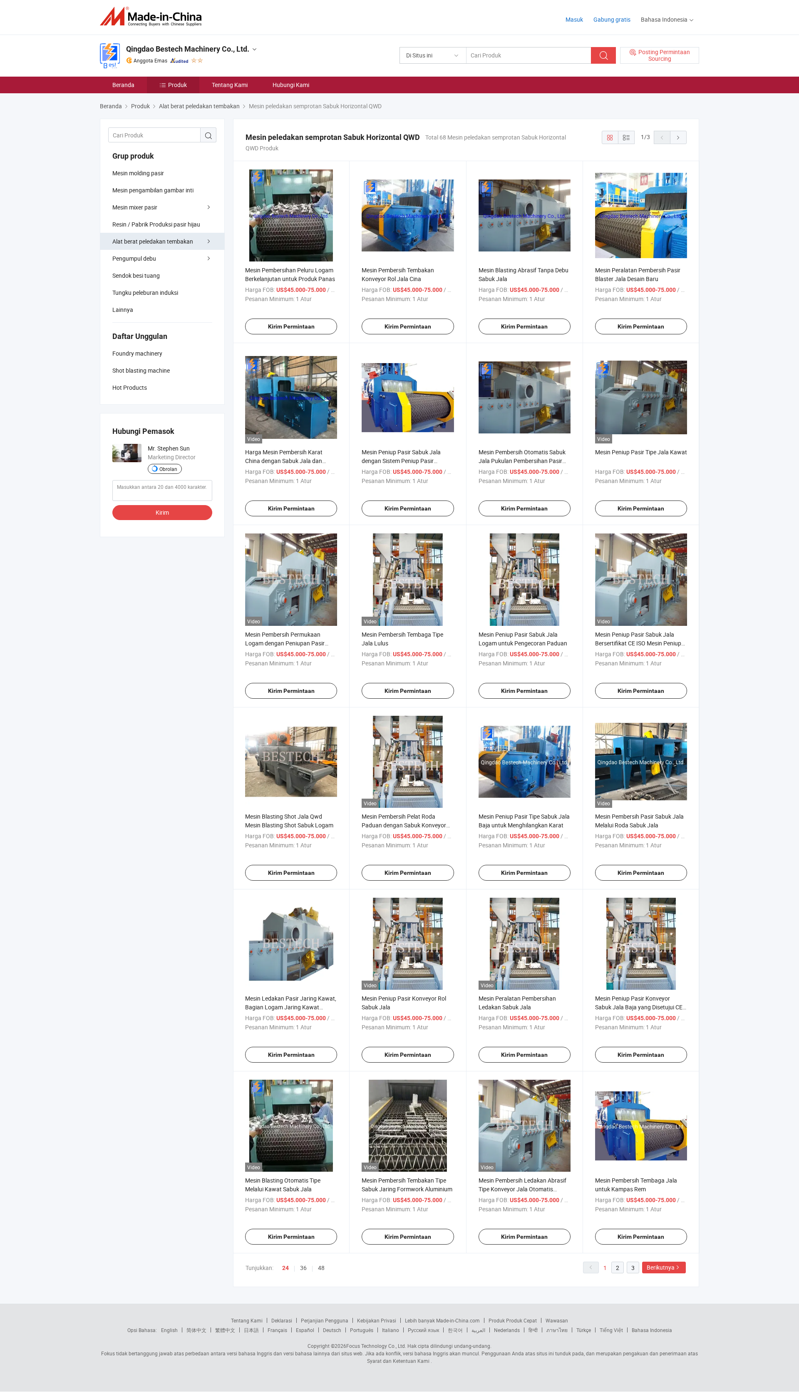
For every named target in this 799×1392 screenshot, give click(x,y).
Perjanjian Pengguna (324, 1320)
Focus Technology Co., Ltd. (376, 1345)
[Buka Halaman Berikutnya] (678, 137)
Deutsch (332, 1330)
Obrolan (168, 469)
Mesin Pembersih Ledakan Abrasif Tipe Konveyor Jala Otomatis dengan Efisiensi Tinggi (522, 1189)
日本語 (251, 1330)
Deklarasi (281, 1320)
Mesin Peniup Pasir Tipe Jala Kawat (641, 452)
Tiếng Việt (611, 1330)
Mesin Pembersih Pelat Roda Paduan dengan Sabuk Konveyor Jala (404, 825)
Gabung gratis (611, 19)
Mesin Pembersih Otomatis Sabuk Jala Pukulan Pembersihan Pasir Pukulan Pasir (522, 460)
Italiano (390, 1330)
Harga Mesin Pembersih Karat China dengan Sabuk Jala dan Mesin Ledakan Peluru (284, 460)
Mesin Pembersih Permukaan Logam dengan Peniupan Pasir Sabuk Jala (285, 643)
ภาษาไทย (557, 1330)
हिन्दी (533, 1330)
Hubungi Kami (291, 85)
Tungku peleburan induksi (145, 292)
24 (285, 1268)
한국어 (455, 1330)
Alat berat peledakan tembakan (152, 241)
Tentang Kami (230, 85)
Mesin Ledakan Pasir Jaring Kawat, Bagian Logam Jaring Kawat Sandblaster (290, 1007)
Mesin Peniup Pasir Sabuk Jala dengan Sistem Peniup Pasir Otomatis (401, 460)
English (169, 1330)
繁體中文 (225, 1330)
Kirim (162, 512)
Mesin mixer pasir (134, 207)
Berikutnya (661, 1267)
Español (305, 1330)
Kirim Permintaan (291, 326)
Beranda (123, 85)
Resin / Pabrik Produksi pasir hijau (156, 224)
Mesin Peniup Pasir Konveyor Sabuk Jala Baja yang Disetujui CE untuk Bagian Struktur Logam (638, 1007)
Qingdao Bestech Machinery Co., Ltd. (187, 49)
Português (361, 1330)
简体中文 (196, 1330)
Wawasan (557, 1320)
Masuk (574, 19)
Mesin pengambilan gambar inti (153, 190)
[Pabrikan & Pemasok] (153, 16)
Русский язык (423, 1330)
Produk (177, 85)
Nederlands (507, 1330)
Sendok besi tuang (136, 275)
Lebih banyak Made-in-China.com (442, 1320)
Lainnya (122, 310)
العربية (478, 1330)
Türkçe (583, 1330)
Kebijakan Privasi (376, 1320)
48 (321, 1268)
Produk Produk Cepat (513, 1320)
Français (277, 1330)
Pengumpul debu (134, 258)
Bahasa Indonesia (652, 1330)
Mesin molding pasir (138, 173)
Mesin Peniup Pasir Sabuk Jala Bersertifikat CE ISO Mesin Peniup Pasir (638, 643)
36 (303, 1268)
